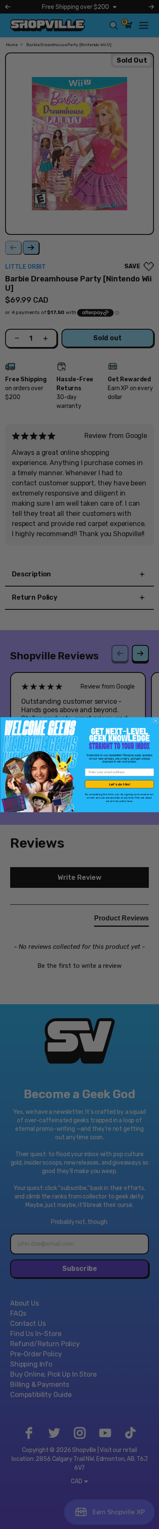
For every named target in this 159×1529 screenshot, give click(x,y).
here (130, 800)
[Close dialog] (155, 721)
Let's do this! (119, 784)
